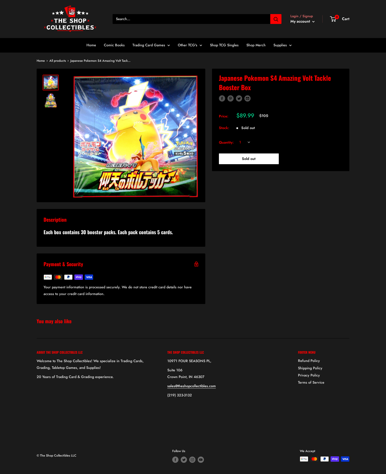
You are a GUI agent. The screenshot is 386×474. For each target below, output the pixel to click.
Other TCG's (187, 45)
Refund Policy (309, 360)
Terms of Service (311, 382)
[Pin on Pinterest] (230, 98)
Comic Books (114, 45)
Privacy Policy (309, 375)
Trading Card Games (148, 45)
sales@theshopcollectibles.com (191, 386)
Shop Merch (256, 45)
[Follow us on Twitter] (184, 459)
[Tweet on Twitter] (239, 98)
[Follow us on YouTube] (201, 459)
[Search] (275, 19)
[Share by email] (247, 98)
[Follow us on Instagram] (192, 459)
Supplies (280, 45)
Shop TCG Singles (224, 45)
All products (57, 60)
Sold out (249, 158)
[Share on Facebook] (222, 98)
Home (91, 45)
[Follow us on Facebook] (175, 459)
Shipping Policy (310, 368)
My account (300, 21)
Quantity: (226, 142)
